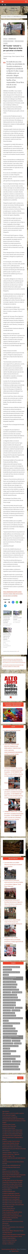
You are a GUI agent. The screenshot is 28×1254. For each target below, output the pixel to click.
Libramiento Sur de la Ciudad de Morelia (12, 1135)
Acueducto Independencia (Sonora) (10, 1193)
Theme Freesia (14, 1251)
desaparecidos (8, 1008)
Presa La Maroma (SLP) (7, 1206)
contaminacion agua (9, 987)
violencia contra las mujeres (11, 1064)
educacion (16, 1010)
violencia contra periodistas (11, 1069)
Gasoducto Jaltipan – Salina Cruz (10, 1152)
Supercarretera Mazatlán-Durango (10, 1143)
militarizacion (8, 1043)
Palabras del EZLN (16, 1176)
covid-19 (6, 992)
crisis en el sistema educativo (11, 1000)
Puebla (4, 1217)
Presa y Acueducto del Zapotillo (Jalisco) (12, 1212)
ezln (5, 1020)
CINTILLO (5, 38)
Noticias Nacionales (20, 1174)
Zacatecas (22, 1234)
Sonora (8, 1230)
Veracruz (10, 1232)
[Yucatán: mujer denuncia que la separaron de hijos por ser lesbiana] (7, 630)
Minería (4, 1169)
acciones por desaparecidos (11, 967)
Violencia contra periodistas (9, 1234)
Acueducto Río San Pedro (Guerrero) (11, 1195)
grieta (4, 53)
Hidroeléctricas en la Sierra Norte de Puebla (13, 1204)
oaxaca (6, 1048)
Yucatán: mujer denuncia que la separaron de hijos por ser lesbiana (7, 636)
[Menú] (2, 1)
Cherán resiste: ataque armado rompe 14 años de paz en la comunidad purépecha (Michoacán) (13, 921)
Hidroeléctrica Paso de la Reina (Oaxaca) (12, 1200)
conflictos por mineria (10, 984)
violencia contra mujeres (10, 1066)
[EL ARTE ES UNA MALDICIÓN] (10, 737)
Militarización (16, 1167)
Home (3, 1165)
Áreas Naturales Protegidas (9, 1115)
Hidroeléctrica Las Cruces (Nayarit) (10, 1199)
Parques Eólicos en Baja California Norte (12, 1184)
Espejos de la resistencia (15, 1146)
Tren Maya (4, 1232)
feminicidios (7, 1026)
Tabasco (12, 1230)
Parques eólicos (6, 1178)
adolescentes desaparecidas (10, 651)
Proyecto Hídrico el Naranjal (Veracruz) (12, 1215)
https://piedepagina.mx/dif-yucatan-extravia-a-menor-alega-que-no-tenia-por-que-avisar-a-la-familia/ (13, 593)
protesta (6, 1053)
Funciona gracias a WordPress (9, 1249)
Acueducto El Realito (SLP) (8, 1191)
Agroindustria (5, 1111)
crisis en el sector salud (10, 997)
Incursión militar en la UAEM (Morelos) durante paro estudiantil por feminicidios (13, 864)
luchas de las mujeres (9, 1033)
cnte (5, 975)
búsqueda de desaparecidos (11, 972)
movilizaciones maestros (10, 1046)
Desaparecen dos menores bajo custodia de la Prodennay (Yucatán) (7, 619)
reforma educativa (9, 1059)
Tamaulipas (16, 1230)
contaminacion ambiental (10, 989)
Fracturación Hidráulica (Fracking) (17, 1148)
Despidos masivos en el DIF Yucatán (17, 617)
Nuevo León (5, 1176)
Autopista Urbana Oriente (8, 1128)
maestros (7, 1041)
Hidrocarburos (6, 1150)
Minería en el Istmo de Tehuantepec (10, 1173)
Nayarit (8, 1174)
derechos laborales (9, 1005)
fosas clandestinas (9, 1028)
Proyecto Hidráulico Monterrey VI (10, 1214)
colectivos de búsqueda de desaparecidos (9, 978)
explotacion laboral (9, 1015)
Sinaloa (4, 1230)
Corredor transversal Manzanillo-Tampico (12, 1133)
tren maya (16, 1061)
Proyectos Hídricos (7, 1189)
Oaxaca (10, 1176)
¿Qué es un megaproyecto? (8, 1242)
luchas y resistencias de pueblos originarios (11, 1037)
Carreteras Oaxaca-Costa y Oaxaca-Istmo (12, 1130)
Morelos (4, 1174)
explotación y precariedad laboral (12, 1018)
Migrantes (10, 1167)
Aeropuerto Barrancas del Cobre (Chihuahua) (13, 1118)
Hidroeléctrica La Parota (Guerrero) (11, 1197)
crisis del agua (17, 992)
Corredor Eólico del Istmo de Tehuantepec (12, 1180)
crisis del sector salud (9, 995)
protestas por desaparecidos (11, 1056)
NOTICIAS (13, 1174)
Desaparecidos (12, 38)
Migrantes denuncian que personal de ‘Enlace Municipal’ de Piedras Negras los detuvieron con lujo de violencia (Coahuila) (13, 661)
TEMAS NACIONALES (19, 41)
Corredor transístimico (8, 1243)
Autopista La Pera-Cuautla (8, 1124)
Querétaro (8, 1217)
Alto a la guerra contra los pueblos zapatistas (13, 1113)
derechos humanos (9, 1002)
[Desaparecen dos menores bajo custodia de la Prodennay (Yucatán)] (7, 613)
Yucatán (5, 43)
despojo (18, 1008)
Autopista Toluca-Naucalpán (9, 1126)
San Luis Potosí (6, 1225)
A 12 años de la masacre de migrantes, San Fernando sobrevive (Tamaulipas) (12, 665)
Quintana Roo (14, 1217)
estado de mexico (8, 1013)
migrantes (16, 1041)
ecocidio (6, 1010)
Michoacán (5, 1167)
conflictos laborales (9, 982)
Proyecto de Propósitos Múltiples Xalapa (12, 1186)
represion (7, 1061)
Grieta (14, 8)
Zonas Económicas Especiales (9, 1240)
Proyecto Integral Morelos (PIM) (10, 1187)
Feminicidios (5, 1148)
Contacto (4, 1145)
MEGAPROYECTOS (15, 1165)
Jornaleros (8, 1165)
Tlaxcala (21, 1230)
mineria (18, 1043)
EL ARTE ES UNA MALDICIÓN (12, 730)
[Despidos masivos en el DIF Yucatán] (17, 613)
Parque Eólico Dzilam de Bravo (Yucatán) (12, 1182)
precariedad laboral (9, 1051)
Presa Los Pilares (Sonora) (8, 1208)
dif (18, 651)
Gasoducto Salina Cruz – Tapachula (10, 1154)
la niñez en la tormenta (10, 1031)
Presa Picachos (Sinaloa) (8, 1210)
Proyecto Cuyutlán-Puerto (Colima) (11, 1141)
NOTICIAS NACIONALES (8, 41)
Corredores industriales (13, 1145)
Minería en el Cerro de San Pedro (10, 1171)
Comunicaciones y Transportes (9, 1117)
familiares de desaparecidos (11, 1023)
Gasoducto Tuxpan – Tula (8, 1156)
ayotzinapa (7, 969)
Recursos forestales (7, 1219)
